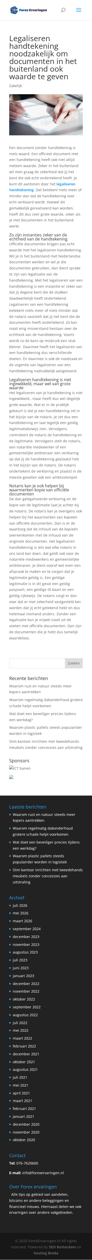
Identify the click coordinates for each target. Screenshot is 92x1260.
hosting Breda (46, 1253)
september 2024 (27, 928)
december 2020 (26, 1124)
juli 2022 (20, 1022)
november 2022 (26, 991)
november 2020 (26, 1132)
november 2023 (26, 944)
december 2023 (26, 936)
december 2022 (26, 983)
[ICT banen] (20, 768)
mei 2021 (20, 1085)
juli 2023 (20, 960)
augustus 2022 (25, 1014)
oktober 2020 (24, 1139)
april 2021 (21, 1093)
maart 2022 (22, 1038)
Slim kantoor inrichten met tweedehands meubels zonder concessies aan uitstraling (48, 875)
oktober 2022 (24, 999)
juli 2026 (20, 905)
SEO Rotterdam (62, 1247)
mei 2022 (20, 1030)
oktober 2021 (24, 1061)
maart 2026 (22, 920)
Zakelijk (15, 85)
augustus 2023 (25, 952)
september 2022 (27, 1007)
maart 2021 (22, 1100)
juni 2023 (21, 967)
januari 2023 (23, 975)
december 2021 (26, 1054)
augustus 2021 (25, 1069)
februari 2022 (24, 1046)
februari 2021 (24, 1108)
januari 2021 (23, 1116)
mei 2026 (20, 913)
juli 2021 (20, 1077)
